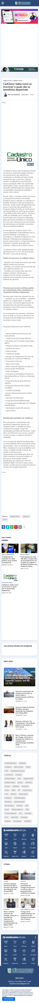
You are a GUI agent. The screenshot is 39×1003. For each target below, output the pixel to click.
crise (6, 817)
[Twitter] (7, 527)
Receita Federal (19, 802)
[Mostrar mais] (24, 527)
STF (26, 806)
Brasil (28, 767)
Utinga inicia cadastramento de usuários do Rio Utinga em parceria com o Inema (28, 915)
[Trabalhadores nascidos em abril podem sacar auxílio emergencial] (10, 548)
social (5, 519)
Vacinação (28, 813)
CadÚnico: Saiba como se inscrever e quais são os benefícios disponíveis (10, 587)
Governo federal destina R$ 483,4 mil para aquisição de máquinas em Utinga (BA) (24, 710)
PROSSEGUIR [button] (8, 999)
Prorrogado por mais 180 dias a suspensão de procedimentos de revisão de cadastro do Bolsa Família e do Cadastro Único (29, 561)
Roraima (19, 806)
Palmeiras (8, 798)
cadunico (26, 516)
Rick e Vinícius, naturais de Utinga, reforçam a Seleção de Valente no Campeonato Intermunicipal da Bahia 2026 (24, 740)
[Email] (20, 527)
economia (24, 817)
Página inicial (7, 80)
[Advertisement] (19, 44)
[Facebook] (3, 527)
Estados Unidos (10, 782)
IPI (19, 790)
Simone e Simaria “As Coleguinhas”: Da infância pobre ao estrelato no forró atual (25, 724)
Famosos (29, 782)
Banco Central (18, 767)
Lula (6, 794)
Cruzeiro (18, 775)
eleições (7, 821)
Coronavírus (9, 775)
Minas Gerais (23, 794)
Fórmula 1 (25, 786)
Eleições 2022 (28, 779)
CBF (6, 771)
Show (7, 810)
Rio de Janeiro (9, 806)
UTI (20, 813)
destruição (14, 817)
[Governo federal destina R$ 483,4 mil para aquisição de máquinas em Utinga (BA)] (9, 709)
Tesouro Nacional (10, 813)
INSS (13, 790)
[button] (2, 3)
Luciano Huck (27, 790)
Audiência (8, 767)
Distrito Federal (10, 779)
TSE (27, 810)
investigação (17, 821)
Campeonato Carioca (17, 771)
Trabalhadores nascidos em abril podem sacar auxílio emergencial (9, 559)
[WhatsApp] (12, 527)
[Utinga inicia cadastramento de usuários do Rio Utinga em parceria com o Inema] (28, 903)
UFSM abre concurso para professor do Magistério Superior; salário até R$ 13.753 (18, 679)
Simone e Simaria (17, 810)
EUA (19, 779)
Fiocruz (7, 786)
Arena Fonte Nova (10, 763)
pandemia (28, 821)
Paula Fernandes (20, 798)
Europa (20, 782)
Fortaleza (16, 786)
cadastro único (17, 80)
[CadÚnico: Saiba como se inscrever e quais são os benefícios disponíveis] (10, 576)
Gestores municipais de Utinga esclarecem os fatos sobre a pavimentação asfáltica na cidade (24, 695)
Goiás (7, 790)
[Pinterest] (16, 527)
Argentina (22, 763)
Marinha (13, 794)
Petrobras (8, 802)
